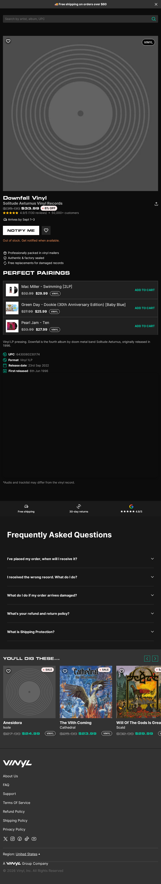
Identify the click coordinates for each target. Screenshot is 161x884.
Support (9, 794)
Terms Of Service (16, 803)
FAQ (6, 785)
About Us (10, 776)
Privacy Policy (14, 829)
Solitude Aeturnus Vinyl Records (32, 203)
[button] (147, 659)
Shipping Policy (15, 820)
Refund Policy (14, 811)
